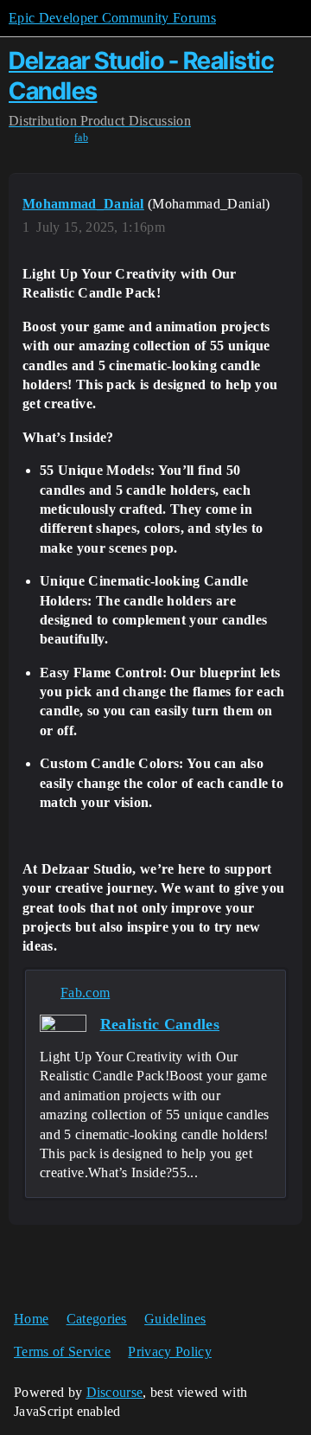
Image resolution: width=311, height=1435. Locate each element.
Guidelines (175, 1318)
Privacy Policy (169, 1351)
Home (31, 1318)
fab (81, 137)
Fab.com (85, 992)
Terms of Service (62, 1351)
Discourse (114, 1392)
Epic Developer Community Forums (112, 17)
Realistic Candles (159, 1024)
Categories (97, 1318)
